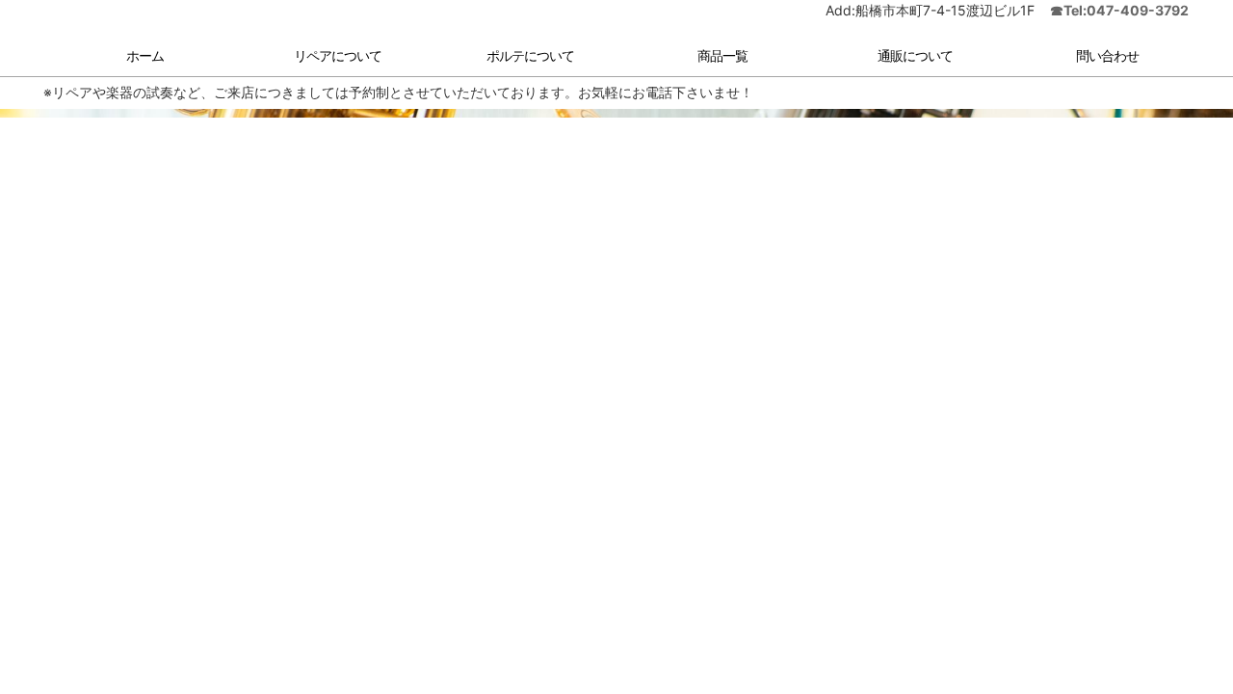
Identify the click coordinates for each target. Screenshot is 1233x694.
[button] (327, 72)
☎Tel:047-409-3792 (1119, 24)
